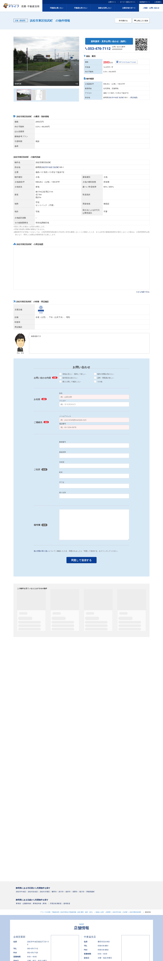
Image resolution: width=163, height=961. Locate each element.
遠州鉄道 (66, 903)
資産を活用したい (105, 8)
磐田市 (54, 891)
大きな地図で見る (143, 292)
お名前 (39, 399)
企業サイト (112, 2)
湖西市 (74, 891)
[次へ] (77, 95)
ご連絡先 (41, 422)
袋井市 (68, 891)
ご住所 (40, 469)
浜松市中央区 (113, 97)
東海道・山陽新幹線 (23, 903)
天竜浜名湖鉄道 (55, 903)
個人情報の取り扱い (41, 551)
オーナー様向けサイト (128, 2)
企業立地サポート (129, 8)
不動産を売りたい (80, 8)
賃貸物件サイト (144, 2)
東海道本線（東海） (40, 903)
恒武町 (121, 97)
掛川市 (61, 891)
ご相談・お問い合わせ (151, 8)
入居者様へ (158, 2)
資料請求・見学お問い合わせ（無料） (109, 41)
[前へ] (15, 95)
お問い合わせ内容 (45, 378)
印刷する (124, 20)
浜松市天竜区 (45, 891)
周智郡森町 (90, 891)
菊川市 (81, 891)
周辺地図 (133, 97)
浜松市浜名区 (33, 891)
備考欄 (40, 525)
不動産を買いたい (56, 8)
